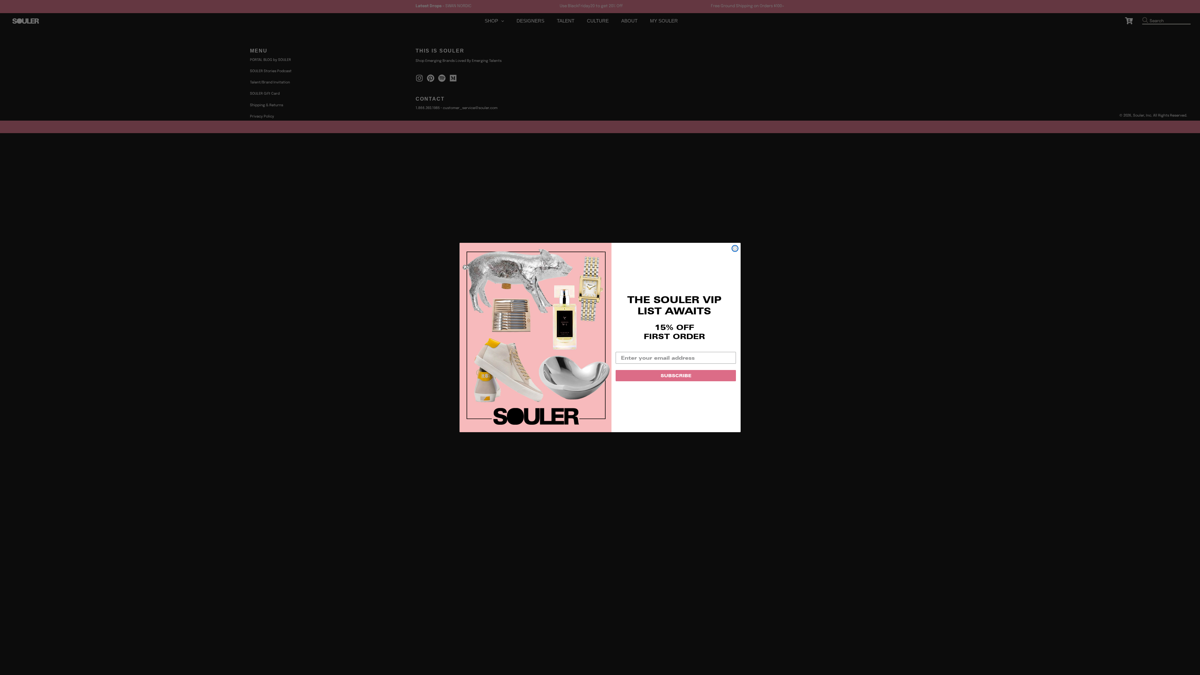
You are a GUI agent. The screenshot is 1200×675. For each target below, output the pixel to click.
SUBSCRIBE (676, 375)
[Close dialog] (735, 248)
